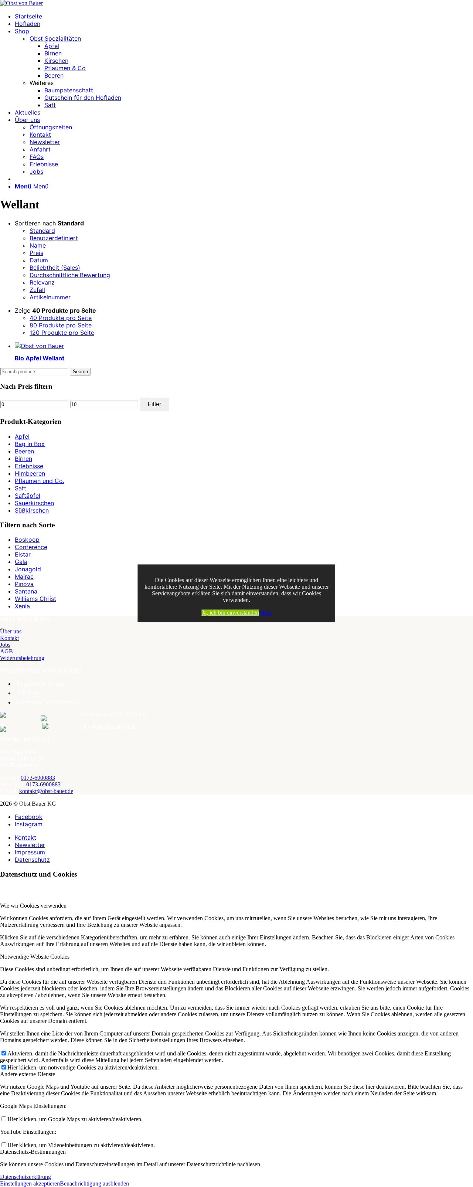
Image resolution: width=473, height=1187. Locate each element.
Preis (36, 252)
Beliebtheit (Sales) (55, 267)
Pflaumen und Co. (39, 480)
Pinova (24, 584)
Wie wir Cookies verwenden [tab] (33, 905)
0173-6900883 (38, 778)
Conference (31, 547)
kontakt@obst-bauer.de (46, 791)
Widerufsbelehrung (22, 658)
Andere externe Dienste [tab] (27, 1074)
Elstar (23, 554)
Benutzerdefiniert (54, 238)
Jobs (5, 645)
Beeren (24, 451)
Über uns (10, 631)
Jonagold (28, 569)
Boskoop (27, 539)
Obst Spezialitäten (55, 38)
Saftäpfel (27, 495)
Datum (39, 260)
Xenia (22, 606)
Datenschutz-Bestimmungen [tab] (33, 1152)
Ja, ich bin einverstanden (230, 612)
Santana (26, 591)
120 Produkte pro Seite (62, 332)
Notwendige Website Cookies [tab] (34, 956)
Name (38, 245)
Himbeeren (30, 473)
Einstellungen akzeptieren (30, 1183)
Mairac (24, 576)
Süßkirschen (32, 510)
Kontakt (9, 638)
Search (80, 371)
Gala (21, 561)
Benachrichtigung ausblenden (94, 1183)
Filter (154, 404)
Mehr (265, 612)
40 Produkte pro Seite (61, 318)
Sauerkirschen (34, 503)
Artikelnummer (50, 297)
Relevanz (42, 282)
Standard (42, 230)
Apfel (22, 436)
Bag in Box (30, 444)
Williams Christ (35, 598)
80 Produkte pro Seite (61, 325)
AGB (6, 651)
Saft (20, 488)
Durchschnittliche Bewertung (70, 275)
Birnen (23, 458)
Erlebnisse (29, 466)
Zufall (37, 289)
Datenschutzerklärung (25, 1177)
